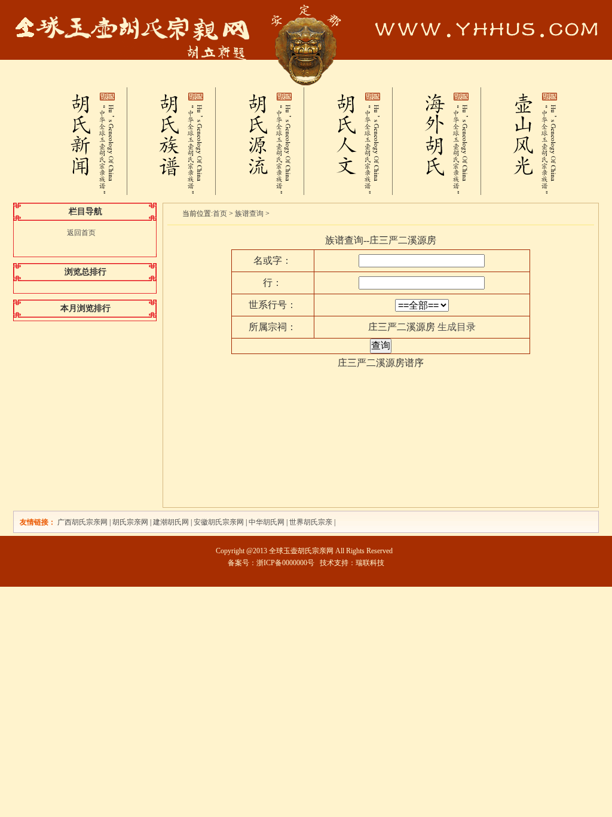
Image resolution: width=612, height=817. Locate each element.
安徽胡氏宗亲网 (219, 522)
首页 (220, 213)
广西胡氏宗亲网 (82, 522)
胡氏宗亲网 (130, 522)
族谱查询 (249, 213)
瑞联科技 (370, 563)
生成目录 (456, 327)
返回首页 (81, 232)
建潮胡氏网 (172, 522)
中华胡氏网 (266, 522)
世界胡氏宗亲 (310, 522)
